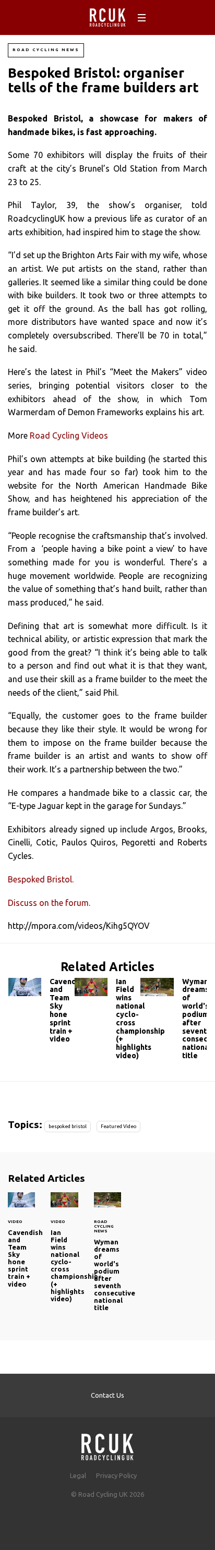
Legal (78, 1475)
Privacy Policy (116, 1475)
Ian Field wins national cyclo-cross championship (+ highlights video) (108, 1021)
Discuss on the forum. (49, 902)
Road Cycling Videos (69, 435)
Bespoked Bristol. (41, 879)
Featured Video (118, 1126)
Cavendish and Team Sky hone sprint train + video (41, 1013)
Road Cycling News (46, 49)
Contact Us (107, 1395)
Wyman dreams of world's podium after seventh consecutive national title (173, 1021)
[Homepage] (107, 1444)
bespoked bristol (68, 1126)
